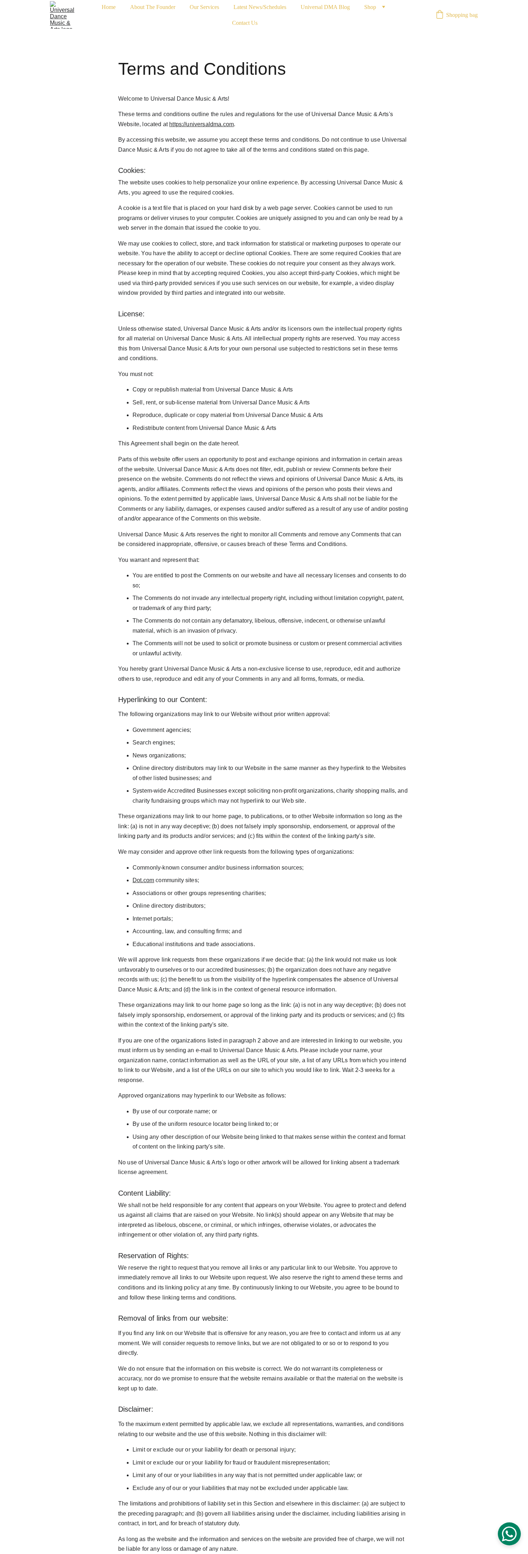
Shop (370, 7)
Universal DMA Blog (325, 7)
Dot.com (143, 880)
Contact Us (245, 23)
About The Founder (152, 7)
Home (109, 7)
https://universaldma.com (201, 124)
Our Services (204, 7)
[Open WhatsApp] (509, 1533)
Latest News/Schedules (259, 7)
